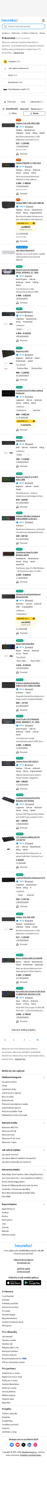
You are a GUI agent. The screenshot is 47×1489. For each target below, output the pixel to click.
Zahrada (5, 1227)
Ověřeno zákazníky (9, 1413)
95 (37, 1040)
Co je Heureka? (8, 1296)
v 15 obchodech (22, 146)
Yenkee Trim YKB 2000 (25, 917)
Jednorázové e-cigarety (11, 1093)
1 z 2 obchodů (21, 628)
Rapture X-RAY (22, 351)
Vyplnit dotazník (23, 1271)
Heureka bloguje (8, 1314)
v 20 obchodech (22, 1017)
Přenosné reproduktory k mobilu (15, 1104)
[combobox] (23, 26)
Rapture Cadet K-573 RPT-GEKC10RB (27, 478)
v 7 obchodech (22, 577)
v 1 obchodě (21, 863)
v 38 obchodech (22, 902)
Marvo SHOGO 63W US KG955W (29, 958)
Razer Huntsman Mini (25, 644)
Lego (4, 1223)
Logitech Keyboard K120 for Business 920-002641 (28, 799)
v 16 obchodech (22, 186)
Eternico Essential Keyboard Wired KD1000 (28, 595)
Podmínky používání (10, 1303)
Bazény (5, 1216)
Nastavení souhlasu (10, 1351)
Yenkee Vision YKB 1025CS (27, 761)
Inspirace (5, 1428)
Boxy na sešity (8, 1096)
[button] (6, 324)
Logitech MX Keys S (24, 312)
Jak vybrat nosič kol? (10, 1154)
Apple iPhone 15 (8, 1209)
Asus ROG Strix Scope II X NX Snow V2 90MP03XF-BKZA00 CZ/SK (30, 993)
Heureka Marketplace (10, 1384)
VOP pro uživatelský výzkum (13, 1362)
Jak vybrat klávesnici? (25, 250)
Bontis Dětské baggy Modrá (13, 1181)
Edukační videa (8, 1399)
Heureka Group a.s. (29, 1452)
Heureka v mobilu (9, 1340)
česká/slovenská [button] (21, 329)
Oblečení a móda (8, 1234)
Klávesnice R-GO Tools (11, 1138)
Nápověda (6, 1402)
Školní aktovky (7, 1100)
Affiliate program (8, 1395)
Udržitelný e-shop (9, 1432)
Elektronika (16, 33)
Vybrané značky (9, 1122)
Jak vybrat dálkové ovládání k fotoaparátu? (19, 1158)
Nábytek (5, 1231)
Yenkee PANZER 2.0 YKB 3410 (28, 163)
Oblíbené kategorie (11, 1077)
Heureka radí (7, 1344)
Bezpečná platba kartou (11, 1358)
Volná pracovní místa (10, 1307)
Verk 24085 (6, 1196)
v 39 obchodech (22, 462)
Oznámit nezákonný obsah (12, 1322)
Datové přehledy (9, 1391)
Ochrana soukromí (9, 1355)
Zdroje (4, 1085)
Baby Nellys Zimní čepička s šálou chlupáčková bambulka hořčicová (23, 1174)
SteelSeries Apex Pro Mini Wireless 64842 (27, 553)
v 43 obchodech (22, 336)
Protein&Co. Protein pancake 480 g (16, 1189)
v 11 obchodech (22, 784)
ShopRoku (6, 1417)
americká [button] (36, 410)
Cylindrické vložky (9, 1089)
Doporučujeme (9, 1204)
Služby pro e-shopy (9, 1380)
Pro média (6, 1311)
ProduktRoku (7, 1421)
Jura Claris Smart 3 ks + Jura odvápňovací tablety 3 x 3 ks (23, 1178)
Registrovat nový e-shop (12, 1377)
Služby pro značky (9, 1388)
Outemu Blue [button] (22, 368)
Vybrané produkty (11, 1169)
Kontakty (6, 1300)
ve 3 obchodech (22, 502)
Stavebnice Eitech (9, 1082)
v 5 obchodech (22, 748)
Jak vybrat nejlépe (11, 1150)
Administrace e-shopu (11, 1373)
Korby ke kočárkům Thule (12, 1111)
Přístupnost (7, 1325)
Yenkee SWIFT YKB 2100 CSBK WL (30, 203)
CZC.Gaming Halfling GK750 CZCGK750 (28, 838)
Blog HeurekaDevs (9, 1318)
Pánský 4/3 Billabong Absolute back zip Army (20, 1185)
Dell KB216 (20, 440)
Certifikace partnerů (10, 1424)
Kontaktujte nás (23, 1263)
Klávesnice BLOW (9, 1131)
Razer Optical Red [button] (37, 661)
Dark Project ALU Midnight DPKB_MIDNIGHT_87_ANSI (27, 720)
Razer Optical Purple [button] (23, 661)
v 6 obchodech (22, 298)
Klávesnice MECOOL (10, 1127)
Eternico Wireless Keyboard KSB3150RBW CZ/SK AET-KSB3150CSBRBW (28, 519)
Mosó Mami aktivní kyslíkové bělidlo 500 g (18, 1192)
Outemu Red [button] (36, 368)
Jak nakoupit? (7, 1336)
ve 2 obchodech (22, 375)
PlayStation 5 (7, 1220)
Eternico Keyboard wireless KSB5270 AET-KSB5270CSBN (28, 684)
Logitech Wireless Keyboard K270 (30, 878)
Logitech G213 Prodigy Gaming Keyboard (29, 392)
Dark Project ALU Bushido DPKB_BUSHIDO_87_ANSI (27, 271)
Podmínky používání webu (30, 1455)
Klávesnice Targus (9, 1142)
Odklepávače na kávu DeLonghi (14, 1115)
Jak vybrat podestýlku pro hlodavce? (16, 1162)
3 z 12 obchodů (22, 233)
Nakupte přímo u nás (10, 1347)
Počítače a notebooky (30, 33)
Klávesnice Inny (8, 1135)
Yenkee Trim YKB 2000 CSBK (28, 123)
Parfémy (5, 1212)
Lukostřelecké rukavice (11, 1107)
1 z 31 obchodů (22, 417)
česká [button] (20, 895)
